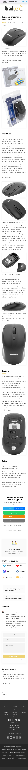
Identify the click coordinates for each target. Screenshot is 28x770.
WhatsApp (15, 513)
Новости (6, 710)
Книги (14, 716)
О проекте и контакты (14, 725)
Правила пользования (14, 727)
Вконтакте (20, 508)
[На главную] (14, 7)
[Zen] (11, 737)
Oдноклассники (14, 517)
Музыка (15, 714)
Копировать (15, 521)
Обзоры (4, 22)
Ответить (24, 611)
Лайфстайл (23, 712)
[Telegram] (8, 737)
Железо (6, 714)
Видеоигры (14, 712)
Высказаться (14, 656)
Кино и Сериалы (15, 710)
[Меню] (2, 2)
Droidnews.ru (14, 720)
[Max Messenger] (14, 737)
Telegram (23, 1)
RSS (14, 729)
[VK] (20, 737)
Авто (23, 710)
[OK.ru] (17, 737)
